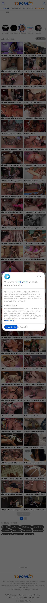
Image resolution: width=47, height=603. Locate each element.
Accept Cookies (11, 327)
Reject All (23, 327)
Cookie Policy (9, 320)
